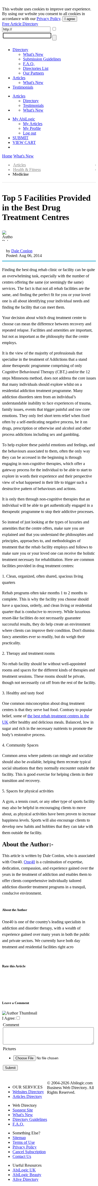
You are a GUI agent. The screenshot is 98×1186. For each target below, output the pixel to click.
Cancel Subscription (29, 1152)
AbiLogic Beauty (27, 1174)
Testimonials (23, 87)
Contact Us (22, 1156)
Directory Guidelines (30, 1119)
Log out (29, 133)
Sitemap (19, 1137)
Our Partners (33, 73)
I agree (70, 19)
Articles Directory (27, 1096)
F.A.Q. (28, 64)
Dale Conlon (21, 251)
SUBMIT (20, 138)
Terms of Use (24, 1142)
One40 (29, 862)
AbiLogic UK (24, 1170)
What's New (33, 54)
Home (7, 156)
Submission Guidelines (42, 59)
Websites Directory (28, 1092)
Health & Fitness (27, 169)
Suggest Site (23, 1110)
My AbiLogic (24, 119)
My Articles (32, 123)
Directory (20, 49)
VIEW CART (24, 142)
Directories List (35, 68)
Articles (19, 78)
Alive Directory (25, 1179)
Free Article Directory (20, 24)
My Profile (32, 128)
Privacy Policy (48, 18)
